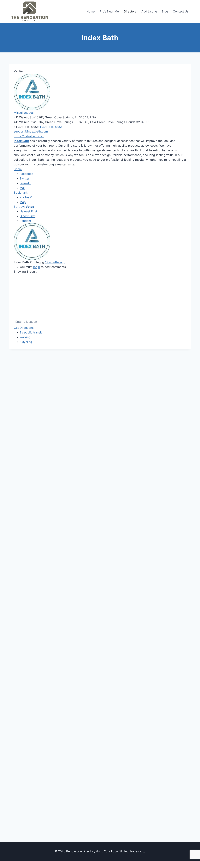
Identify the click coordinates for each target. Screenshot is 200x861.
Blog (165, 11)
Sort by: (24, 206)
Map (23, 202)
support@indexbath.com (31, 131)
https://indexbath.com (29, 136)
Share (18, 169)
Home (91, 11)
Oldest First (27, 216)
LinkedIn (25, 183)
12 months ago (55, 262)
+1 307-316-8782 (50, 127)
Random (25, 221)
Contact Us (180, 11)
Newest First (28, 211)
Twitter (24, 178)
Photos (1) (27, 197)
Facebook (26, 174)
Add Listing (149, 11)
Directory (130, 11)
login (36, 267)
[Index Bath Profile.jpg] (41, 241)
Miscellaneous (24, 112)
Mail (22, 188)
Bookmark (21, 192)
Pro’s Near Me (109, 11)
